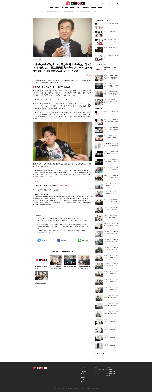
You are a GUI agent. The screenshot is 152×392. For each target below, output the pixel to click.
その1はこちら (37, 181)
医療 (40, 59)
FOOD (100, 8)
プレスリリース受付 (110, 371)
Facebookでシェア (65, 240)
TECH (72, 8)
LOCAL (78, 8)
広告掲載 (108, 375)
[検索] (117, 3)
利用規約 (95, 373)
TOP (51, 8)
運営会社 (95, 371)
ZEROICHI (35, 11)
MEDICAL (86, 8)
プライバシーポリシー (98, 369)
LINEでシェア (85, 240)
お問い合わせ (109, 369)
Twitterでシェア (45, 240)
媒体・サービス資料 (110, 373)
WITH (57, 8)
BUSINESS (64, 8)
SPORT (93, 8)
